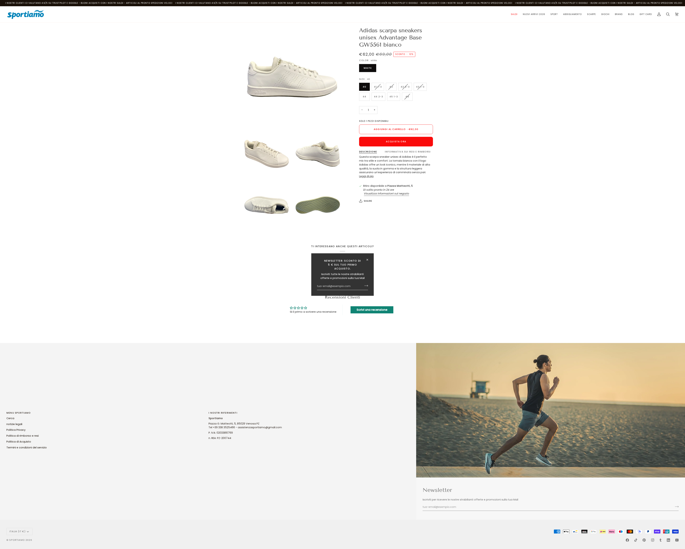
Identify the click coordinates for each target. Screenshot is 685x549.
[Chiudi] (369, 259)
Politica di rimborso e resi (22, 436)
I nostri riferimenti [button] (223, 413)
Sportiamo (17, 540)
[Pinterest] (644, 540)
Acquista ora (396, 141)
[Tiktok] (635, 540)
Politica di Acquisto (18, 441)
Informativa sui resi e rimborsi (408, 151)
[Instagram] (652, 540)
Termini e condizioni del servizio (26, 447)
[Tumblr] (660, 540)
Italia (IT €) (17, 531)
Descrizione (368, 151)
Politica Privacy (16, 430)
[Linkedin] (668, 540)
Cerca (10, 418)
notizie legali (14, 424)
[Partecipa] (365, 286)
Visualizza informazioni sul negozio (386, 193)
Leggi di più (366, 176)
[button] (514, 14)
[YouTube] (677, 540)
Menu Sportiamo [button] (18, 413)
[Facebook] (627, 540)
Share (368, 201)
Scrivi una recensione (372, 310)
